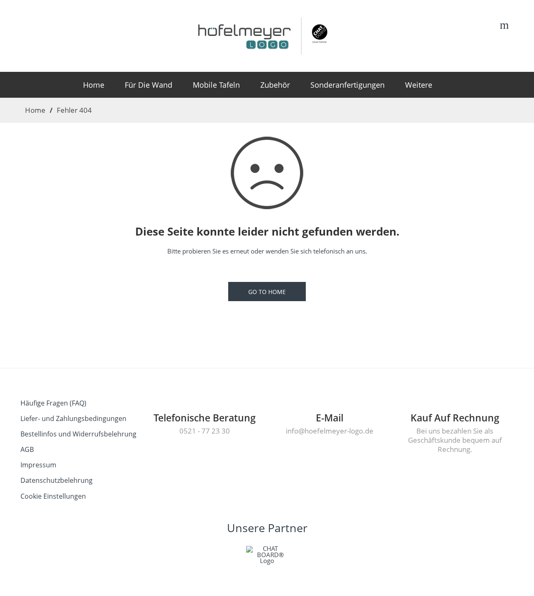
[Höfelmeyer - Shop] (267, 34)
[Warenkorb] (489, 27)
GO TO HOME (267, 292)
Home (35, 110)
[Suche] (504, 26)
